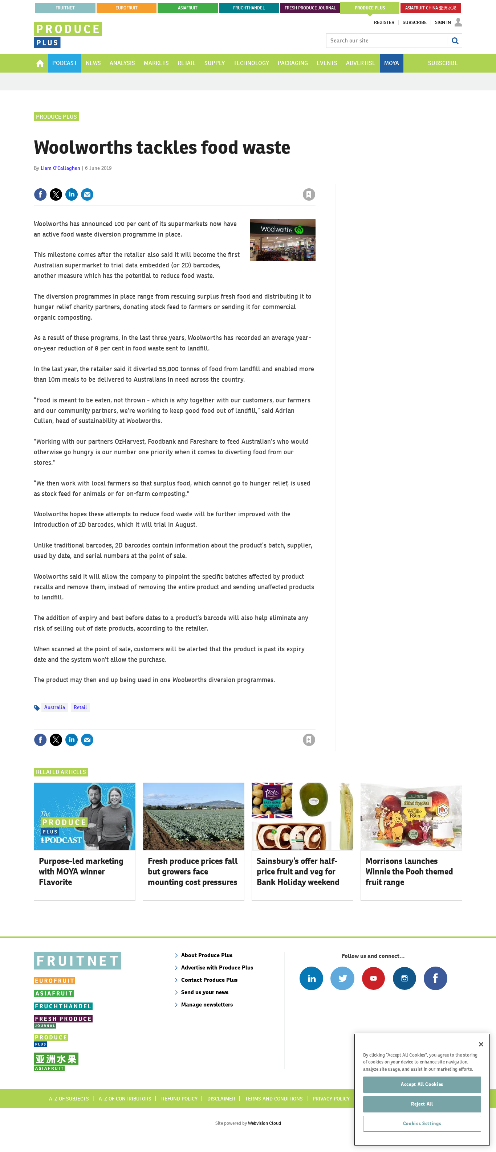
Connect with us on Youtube (373, 978)
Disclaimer (221, 1098)
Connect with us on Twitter (342, 978)
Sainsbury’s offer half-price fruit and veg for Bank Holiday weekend (298, 871)
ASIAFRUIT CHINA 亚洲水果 (430, 8)
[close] (315, 179)
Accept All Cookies (422, 1084)
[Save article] (309, 194)
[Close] (481, 1044)
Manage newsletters (207, 1004)
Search (455, 40)
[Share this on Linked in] (71, 194)
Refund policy (179, 1098)
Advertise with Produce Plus (217, 967)
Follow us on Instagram (404, 978)
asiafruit (188, 8)
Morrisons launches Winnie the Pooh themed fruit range (409, 871)
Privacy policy (331, 1098)
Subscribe (415, 22)
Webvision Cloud (264, 1123)
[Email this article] (87, 194)
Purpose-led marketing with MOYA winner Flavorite (81, 871)
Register (384, 22)
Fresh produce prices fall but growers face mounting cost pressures (193, 871)
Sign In (443, 22)
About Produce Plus (206, 955)
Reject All (422, 1104)
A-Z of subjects (69, 1098)
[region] (422, 1089)
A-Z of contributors (125, 1098)
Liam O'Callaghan (60, 168)
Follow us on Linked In (311, 978)
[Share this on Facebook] (40, 194)
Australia (54, 707)
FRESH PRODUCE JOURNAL (310, 8)
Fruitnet (65, 8)
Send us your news (204, 992)
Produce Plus (56, 116)
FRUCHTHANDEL (249, 8)
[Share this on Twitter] (55, 194)
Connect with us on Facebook (435, 978)
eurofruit (126, 8)
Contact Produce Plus (209, 980)
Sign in (223, 179)
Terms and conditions (274, 1098)
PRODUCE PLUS (370, 8)
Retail (80, 707)
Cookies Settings (422, 1123)
